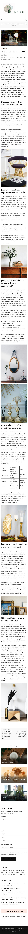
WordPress (13, 931)
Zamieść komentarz (5, 59)
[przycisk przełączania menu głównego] (1, 19)
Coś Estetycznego (15, 928)
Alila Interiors (5, 916)
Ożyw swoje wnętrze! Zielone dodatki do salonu (12, 799)
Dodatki (4, 48)
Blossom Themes (14, 930)
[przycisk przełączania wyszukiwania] (25, 20)
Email (2, 837)
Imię (2, 831)
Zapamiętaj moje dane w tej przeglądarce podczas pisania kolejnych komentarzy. (14, 853)
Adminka (6, 57)
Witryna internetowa (6, 844)
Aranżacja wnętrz (6, 777)
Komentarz (4, 816)
